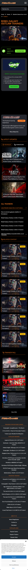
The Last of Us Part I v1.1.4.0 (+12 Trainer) (14, 491)
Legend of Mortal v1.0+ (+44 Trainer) (14, 440)
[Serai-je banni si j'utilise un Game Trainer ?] (14, 382)
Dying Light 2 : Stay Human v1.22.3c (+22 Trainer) (14, 483)
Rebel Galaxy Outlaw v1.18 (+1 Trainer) (12, 218)
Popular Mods (14, 537)
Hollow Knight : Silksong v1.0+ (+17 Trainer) (14, 447)
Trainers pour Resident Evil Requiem (14, 433)
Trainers (5, 16)
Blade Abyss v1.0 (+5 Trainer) (14, 507)
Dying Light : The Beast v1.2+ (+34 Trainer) (14, 450)
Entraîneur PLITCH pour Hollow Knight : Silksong (14, 465)
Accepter (14, 557)
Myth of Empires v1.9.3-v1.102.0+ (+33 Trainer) (14, 494)
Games (8, 14)
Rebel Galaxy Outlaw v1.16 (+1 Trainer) (12, 222)
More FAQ (14, 412)
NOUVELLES (7, 144)
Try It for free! (20, 51)
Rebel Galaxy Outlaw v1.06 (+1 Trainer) (12, 229)
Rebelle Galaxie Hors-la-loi (20, 14)
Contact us (14, 522)
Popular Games (14, 531)
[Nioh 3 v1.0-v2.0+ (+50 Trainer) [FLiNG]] (14, 365)
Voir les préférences (14, 565)
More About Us (14, 131)
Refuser (14, 561)
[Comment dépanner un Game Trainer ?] (14, 400)
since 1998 (21, 120)
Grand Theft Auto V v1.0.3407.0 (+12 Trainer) (14, 510)
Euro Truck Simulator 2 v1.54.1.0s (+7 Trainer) (14, 501)
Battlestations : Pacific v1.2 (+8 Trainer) (14, 472)
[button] (26, 541)
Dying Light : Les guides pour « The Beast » (14, 428)
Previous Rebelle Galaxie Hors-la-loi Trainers (12, 234)
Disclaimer (14, 525)
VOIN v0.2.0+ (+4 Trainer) (14, 504)
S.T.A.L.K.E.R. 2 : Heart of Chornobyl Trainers (14, 430)
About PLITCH (14, 86)
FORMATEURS (20, 144)
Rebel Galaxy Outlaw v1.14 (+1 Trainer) (12, 225)
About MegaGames (14, 519)
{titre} (13, 568)
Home (2, 14)
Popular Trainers (14, 534)
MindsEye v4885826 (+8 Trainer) (14, 462)
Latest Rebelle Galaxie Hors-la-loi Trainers (12, 208)
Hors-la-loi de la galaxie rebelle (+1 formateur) (11, 213)
